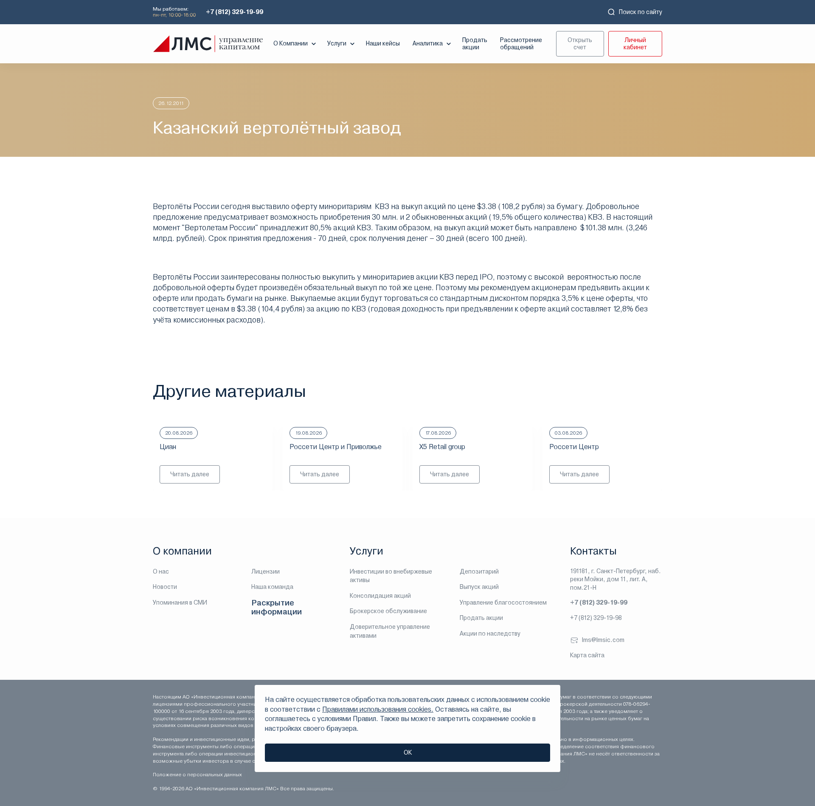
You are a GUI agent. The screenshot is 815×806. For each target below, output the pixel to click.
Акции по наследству (490, 633)
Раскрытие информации (276, 607)
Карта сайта (587, 655)
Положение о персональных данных (197, 775)
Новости (165, 586)
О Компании (290, 43)
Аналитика (428, 43)
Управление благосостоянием (503, 602)
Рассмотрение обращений (521, 44)
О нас (161, 571)
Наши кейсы (383, 43)
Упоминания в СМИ (180, 602)
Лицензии (265, 571)
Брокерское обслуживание (388, 611)
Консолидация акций (380, 595)
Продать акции (474, 44)
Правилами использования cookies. (377, 709)
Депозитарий (479, 571)
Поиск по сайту (640, 11)
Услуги (336, 43)
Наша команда (272, 586)
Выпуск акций (479, 586)
